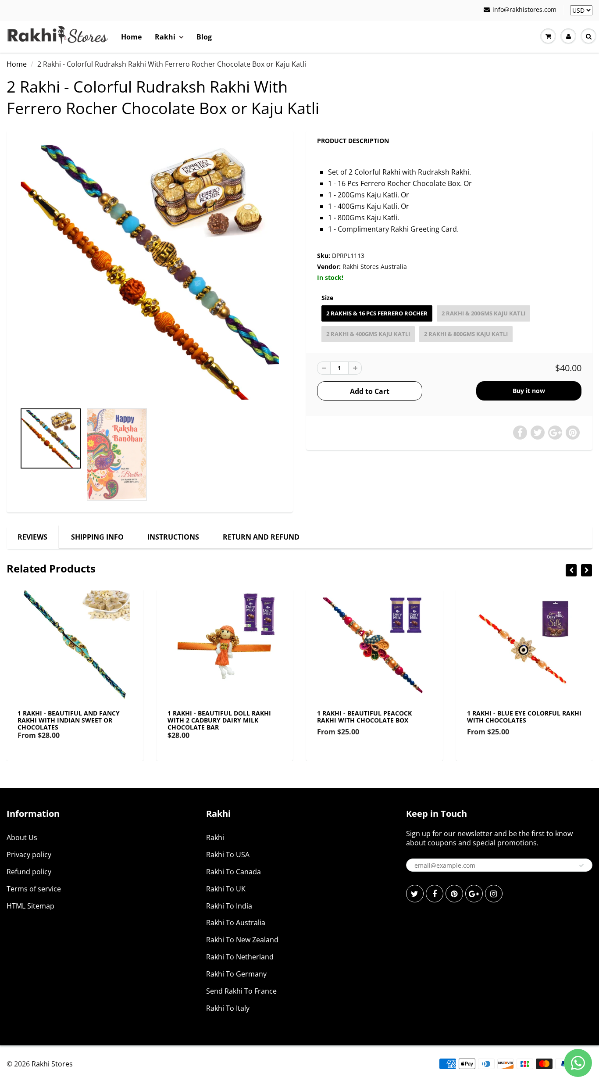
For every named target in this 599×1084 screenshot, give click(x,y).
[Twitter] (415, 893)
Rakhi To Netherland (240, 957)
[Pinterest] (454, 893)
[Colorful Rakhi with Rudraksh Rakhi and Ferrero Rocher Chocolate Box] (150, 271)
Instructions (173, 537)
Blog (204, 37)
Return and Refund (261, 537)
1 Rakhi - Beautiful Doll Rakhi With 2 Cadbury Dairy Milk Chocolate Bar (219, 720)
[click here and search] (588, 36)
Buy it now (529, 390)
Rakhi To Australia (235, 922)
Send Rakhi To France (241, 991)
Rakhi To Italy (228, 1008)
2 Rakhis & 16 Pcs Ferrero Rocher (377, 313)
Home (131, 37)
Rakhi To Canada (233, 872)
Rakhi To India (229, 906)
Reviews (32, 537)
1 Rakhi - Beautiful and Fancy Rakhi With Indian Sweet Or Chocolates (69, 720)
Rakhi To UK (226, 889)
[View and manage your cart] (548, 36)
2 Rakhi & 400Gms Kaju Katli (368, 334)
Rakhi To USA (228, 854)
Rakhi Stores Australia (374, 266)
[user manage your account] (568, 36)
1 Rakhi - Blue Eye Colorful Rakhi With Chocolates (524, 716)
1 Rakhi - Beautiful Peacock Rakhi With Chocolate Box (364, 716)
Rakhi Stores (52, 1064)
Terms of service (34, 889)
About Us (22, 837)
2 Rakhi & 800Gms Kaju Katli (466, 334)
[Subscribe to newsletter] (581, 866)
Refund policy (29, 872)
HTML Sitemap (30, 906)
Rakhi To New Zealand (242, 939)
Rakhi (165, 37)
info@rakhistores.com (524, 9)
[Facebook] (434, 893)
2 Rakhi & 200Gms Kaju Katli (483, 313)
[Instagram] (494, 893)
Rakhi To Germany (236, 974)
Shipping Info (97, 537)
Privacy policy (29, 854)
